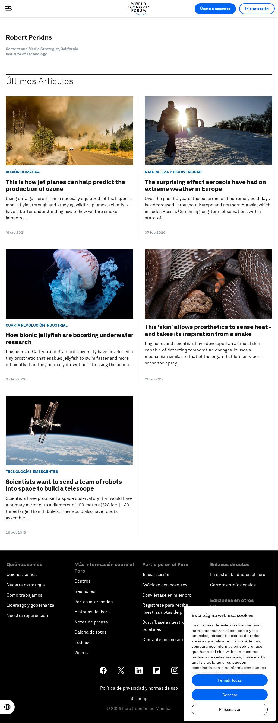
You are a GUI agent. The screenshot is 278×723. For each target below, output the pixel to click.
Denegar (229, 695)
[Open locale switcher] (7, 707)
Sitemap (139, 698)
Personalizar (230, 709)
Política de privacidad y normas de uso (139, 688)
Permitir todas (230, 680)
